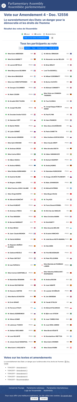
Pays (33, 48)
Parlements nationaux (35, 388)
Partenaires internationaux (57, 388)
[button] (52, 38)
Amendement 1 (22, 367)
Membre (27, 48)
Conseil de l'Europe (16, 388)
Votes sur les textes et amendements (35, 37)
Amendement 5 (22, 374)
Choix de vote (53, 48)
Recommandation (23, 380)
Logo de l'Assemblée (32, 391)
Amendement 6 (22, 377)
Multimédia (48, 391)
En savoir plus (66, 396)
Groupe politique (42, 48)
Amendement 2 (22, 371)
